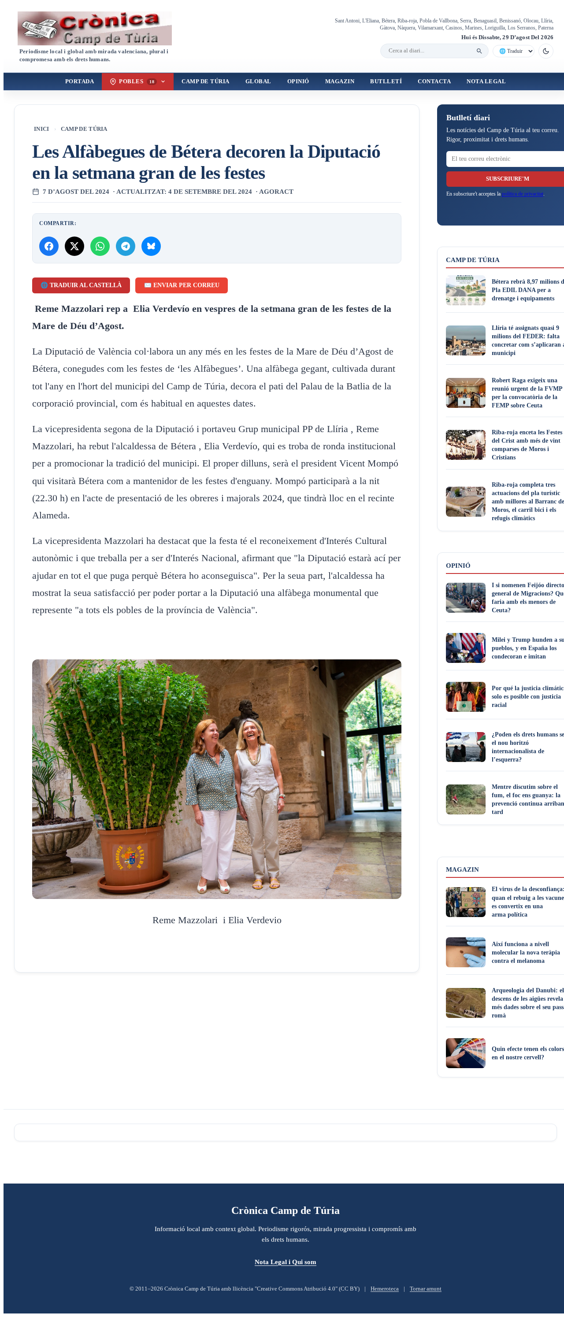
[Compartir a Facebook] (49, 246)
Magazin (340, 81)
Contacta (434, 81)
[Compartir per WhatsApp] (100, 246)
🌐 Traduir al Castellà (81, 285)
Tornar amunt (426, 1289)
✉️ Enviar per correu (181, 285)
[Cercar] (479, 51)
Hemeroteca (385, 1289)
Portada (79, 81)
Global (258, 81)
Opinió (298, 81)
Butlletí (386, 81)
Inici (41, 129)
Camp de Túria (206, 81)
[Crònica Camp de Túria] (102, 28)
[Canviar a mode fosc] (545, 51)
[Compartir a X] (74, 246)
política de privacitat (522, 194)
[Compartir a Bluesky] (151, 246)
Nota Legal (486, 81)
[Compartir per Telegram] (125, 246)
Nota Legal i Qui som (285, 1261)
